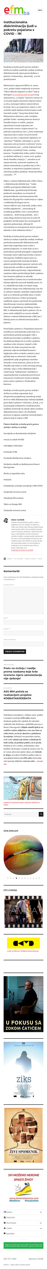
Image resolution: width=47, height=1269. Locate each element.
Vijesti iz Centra (30, 559)
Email (7, 629)
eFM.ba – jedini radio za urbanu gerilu (17, 1265)
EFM (5, 1259)
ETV (9, 1259)
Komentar (9, 585)
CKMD (14, 1259)
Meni (40, 10)
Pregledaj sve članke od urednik (22, 550)
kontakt (40, 1259)
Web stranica (10, 639)
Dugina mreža (23, 854)
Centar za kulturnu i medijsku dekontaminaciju (23, 951)
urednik (9, 559)
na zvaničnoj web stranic (23, 95)
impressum (33, 1259)
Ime (6, 618)
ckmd (40, 559)
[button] (5, 912)
